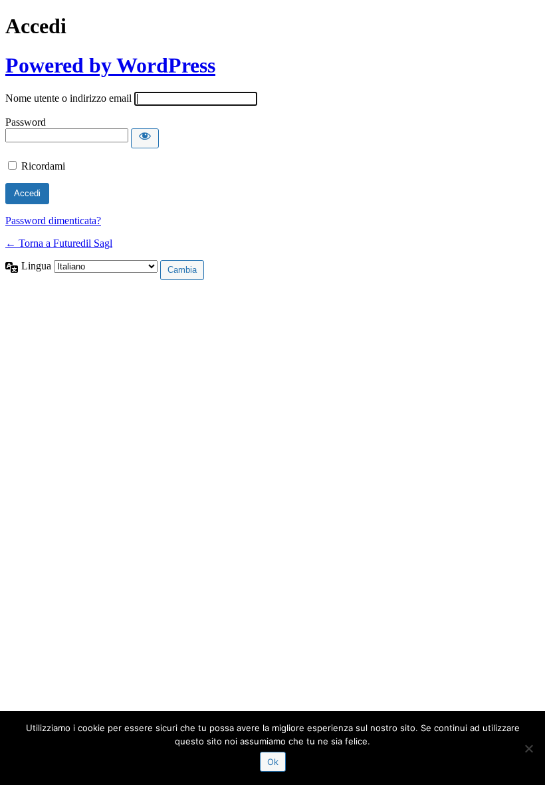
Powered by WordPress (110, 65)
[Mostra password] (145, 138)
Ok (272, 761)
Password (25, 122)
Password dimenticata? (53, 220)
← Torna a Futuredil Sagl (58, 243)
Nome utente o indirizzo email (68, 98)
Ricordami (43, 166)
